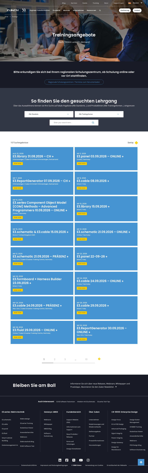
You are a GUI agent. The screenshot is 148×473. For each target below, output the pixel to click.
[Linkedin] (60, 460)
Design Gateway (117, 442)
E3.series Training (26, 423)
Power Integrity (117, 438)
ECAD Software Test (27, 446)
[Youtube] (81, 460)
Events (85, 3)
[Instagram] (88, 460)
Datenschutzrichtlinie (29, 465)
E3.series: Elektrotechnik (13, 412)
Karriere (74, 3)
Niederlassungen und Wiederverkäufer (96, 425)
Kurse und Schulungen (70, 442)
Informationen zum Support (73, 428)
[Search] (100, 10)
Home (6, 17)
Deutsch (136, 3)
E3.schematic (6, 420)
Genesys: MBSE (51, 412)
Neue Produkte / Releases (72, 435)
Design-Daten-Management (135, 421)
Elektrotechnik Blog (27, 441)
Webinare (23, 437)
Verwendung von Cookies (94, 465)
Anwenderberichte (26, 432)
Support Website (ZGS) (72, 421)
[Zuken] (17, 10)
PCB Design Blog (135, 445)
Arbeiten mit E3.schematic (86, 402)
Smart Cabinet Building (7, 439)
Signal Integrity (116, 433)
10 (86, 359)
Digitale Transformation (40, 10)
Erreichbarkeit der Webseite (117, 465)
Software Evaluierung (48, 434)
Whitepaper (48, 424)
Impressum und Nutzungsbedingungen (54, 465)
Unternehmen (78, 10)
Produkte (56, 10)
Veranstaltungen (95, 445)
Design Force (116, 420)
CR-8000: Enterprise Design (124, 412)
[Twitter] (73, 460)
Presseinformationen (96, 441)
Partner (91, 436)
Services (66, 10)
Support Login (119, 3)
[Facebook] (66, 460)
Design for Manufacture (116, 448)
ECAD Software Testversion (65, 402)
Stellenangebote (94, 431)
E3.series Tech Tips (103, 402)
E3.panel (5, 429)
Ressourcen (91, 10)
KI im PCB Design (117, 424)
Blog (63, 3)
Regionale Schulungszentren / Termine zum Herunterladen (74, 82)
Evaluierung (125, 10)
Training (96, 3)
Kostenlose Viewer (26, 428)
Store (106, 3)
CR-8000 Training (136, 427)
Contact (137, 10)
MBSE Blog (48, 429)
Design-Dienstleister (73, 449)
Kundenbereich (73, 412)
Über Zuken (94, 412)
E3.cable (5, 424)
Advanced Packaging (118, 429)
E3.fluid (4, 433)
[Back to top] (141, 462)
